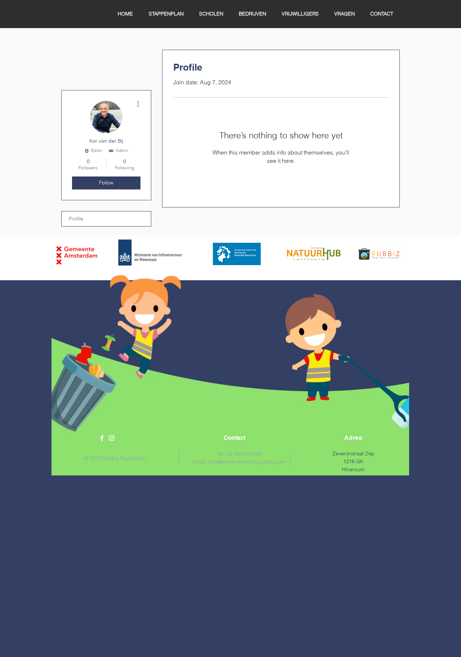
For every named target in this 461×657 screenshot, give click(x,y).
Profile (76, 218)
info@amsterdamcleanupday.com (247, 462)
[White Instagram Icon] (112, 438)
